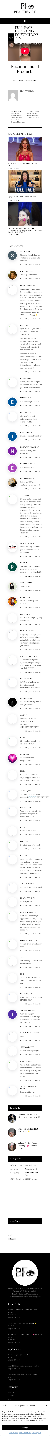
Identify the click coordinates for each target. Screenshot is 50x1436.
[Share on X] (2, 712)
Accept (25, 1427)
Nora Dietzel (26, 271)
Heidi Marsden (27, 478)
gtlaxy (23, 855)
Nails (12, 1172)
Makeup (28, 1169)
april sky (24, 754)
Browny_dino (26, 993)
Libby (22, 771)
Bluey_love (25, 807)
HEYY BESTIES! (26, 678)
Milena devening (28, 286)
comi (22, 737)
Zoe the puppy (27, 884)
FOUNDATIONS (30, 81)
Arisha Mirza (26, 698)
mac (22, 974)
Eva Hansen (25, 413)
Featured (29, 1179)
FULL (14, 81)
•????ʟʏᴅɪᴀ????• (27, 1047)
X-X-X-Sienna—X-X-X (29, 656)
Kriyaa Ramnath (27, 898)
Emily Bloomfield (28, 940)
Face (21, 81)
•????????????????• (29, 957)
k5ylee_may (25, 378)
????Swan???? (27, 495)
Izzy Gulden (26, 432)
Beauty (28, 1165)
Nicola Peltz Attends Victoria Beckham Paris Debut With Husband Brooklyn (18, 117)
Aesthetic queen (28, 912)
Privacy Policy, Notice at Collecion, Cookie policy (25, 1433)
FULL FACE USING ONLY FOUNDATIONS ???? (26, 32)
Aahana (23, 715)
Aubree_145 (25, 791)
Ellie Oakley (26, 398)
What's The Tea (31, 1172)
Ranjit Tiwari (26, 597)
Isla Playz (25, 614)
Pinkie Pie (24, 325)
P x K (22, 827)
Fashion (13, 1165)
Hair (11, 1169)
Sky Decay (25, 251)
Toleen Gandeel (27, 1010)
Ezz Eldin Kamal (27, 464)
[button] (46, 1405)
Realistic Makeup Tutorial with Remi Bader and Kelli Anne (32, 116)
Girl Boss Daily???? (29, 1033)
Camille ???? (26, 1061)
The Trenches (15, 1179)
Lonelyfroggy (27, 631)
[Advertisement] (25, 1200)
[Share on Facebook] (2, 717)
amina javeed (26, 582)
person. (24, 563)
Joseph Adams (27, 543)
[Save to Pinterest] (2, 723)
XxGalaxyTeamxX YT (29, 447)
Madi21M (24, 841)
